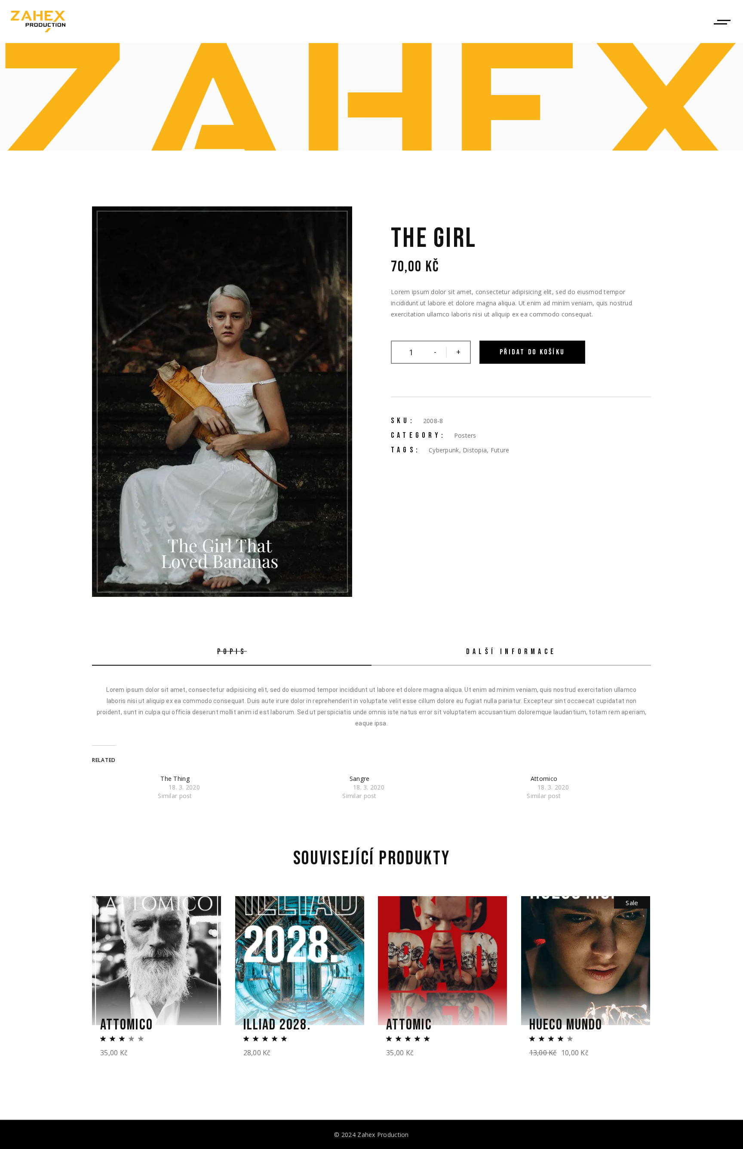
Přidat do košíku (532, 352)
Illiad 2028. (277, 1025)
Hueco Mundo (566, 1025)
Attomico (544, 778)
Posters (465, 435)
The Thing (175, 778)
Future (500, 450)
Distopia (475, 450)
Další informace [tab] (511, 651)
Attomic (409, 1025)
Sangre (360, 778)
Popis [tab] (232, 651)
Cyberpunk (444, 450)
